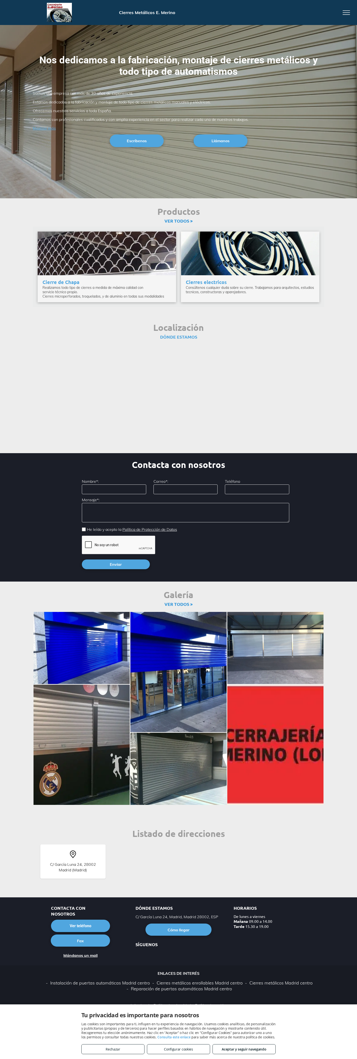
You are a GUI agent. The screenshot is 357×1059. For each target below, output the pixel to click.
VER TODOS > (178, 221)
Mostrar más (44, 128)
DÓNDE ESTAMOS (178, 337)
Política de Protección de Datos (149, 529)
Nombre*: (90, 481)
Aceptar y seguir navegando (244, 1049)
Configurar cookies (178, 1049)
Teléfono (232, 481)
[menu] (346, 12)
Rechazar (113, 1049)
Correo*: (160, 481)
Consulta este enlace (173, 1037)
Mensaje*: (91, 499)
